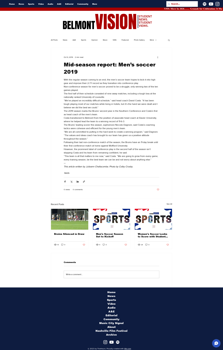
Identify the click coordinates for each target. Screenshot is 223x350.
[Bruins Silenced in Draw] (69, 219)
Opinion (94, 40)
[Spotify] (204, 4)
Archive (111, 334)
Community (111, 319)
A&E (74, 40)
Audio (111, 307)
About (111, 327)
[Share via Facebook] (65, 181)
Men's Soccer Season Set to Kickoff (109, 235)
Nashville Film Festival (111, 330)
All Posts (54, 40)
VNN (114, 40)
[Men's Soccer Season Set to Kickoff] (111, 219)
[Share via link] (84, 181)
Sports (83, 40)
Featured (125, 40)
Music (105, 40)
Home (111, 292)
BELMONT (79, 25)
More (152, 40)
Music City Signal (111, 323)
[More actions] (157, 57)
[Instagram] (217, 4)
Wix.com (127, 349)
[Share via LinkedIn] (77, 181)
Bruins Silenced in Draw (69, 234)
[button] (169, 40)
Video (111, 303)
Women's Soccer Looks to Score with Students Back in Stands (152, 235)
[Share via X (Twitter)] (71, 181)
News (65, 40)
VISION (116, 22)
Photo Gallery (139, 40)
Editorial (111, 315)
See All (169, 204)
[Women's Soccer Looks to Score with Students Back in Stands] (153, 219)
